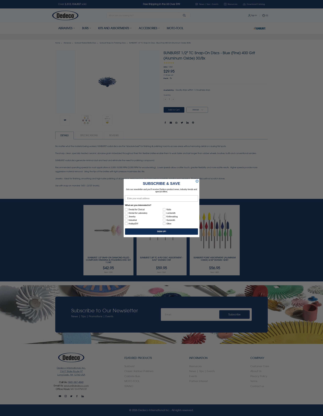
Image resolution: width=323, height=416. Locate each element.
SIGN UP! (161, 231)
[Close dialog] (197, 181)
